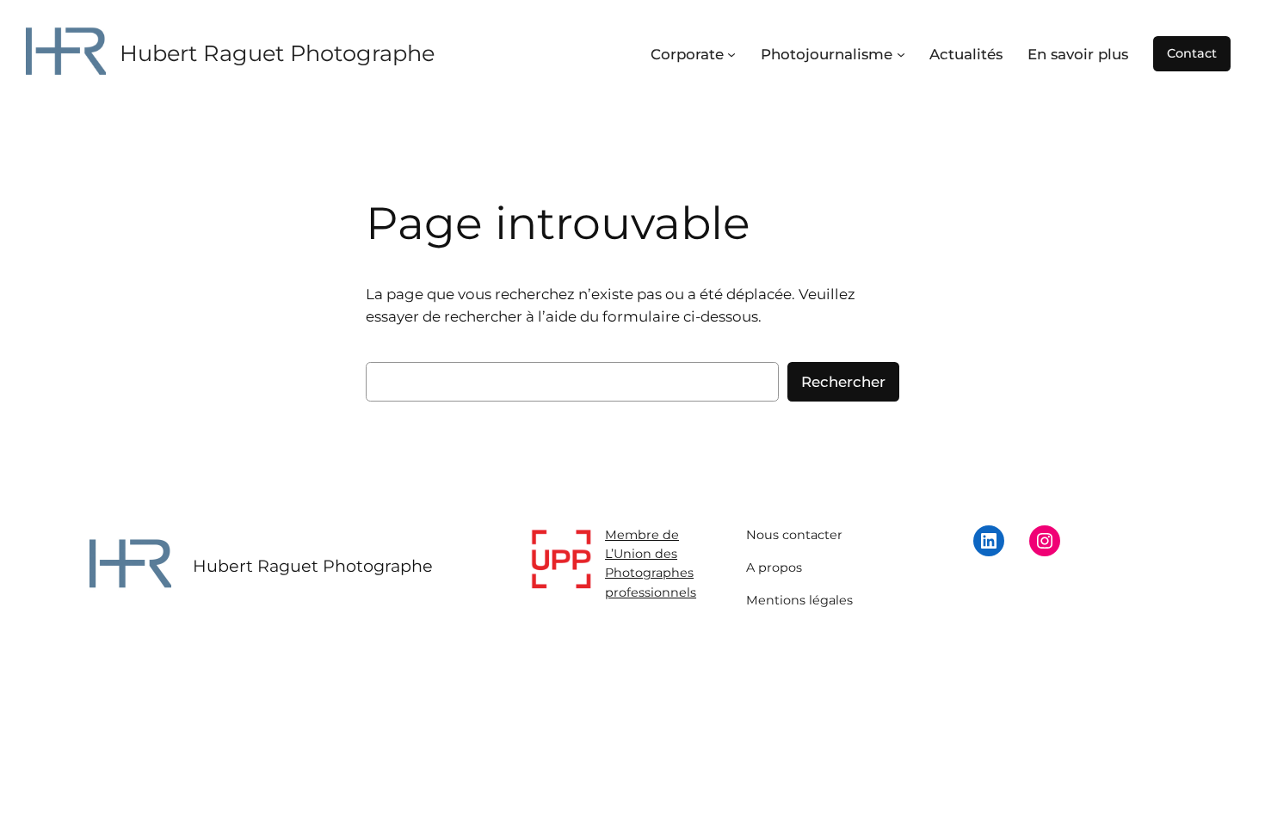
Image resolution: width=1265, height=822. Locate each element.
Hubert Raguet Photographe (277, 53)
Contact (1192, 53)
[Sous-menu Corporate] (731, 54)
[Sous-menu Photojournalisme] (901, 54)
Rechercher (843, 381)
